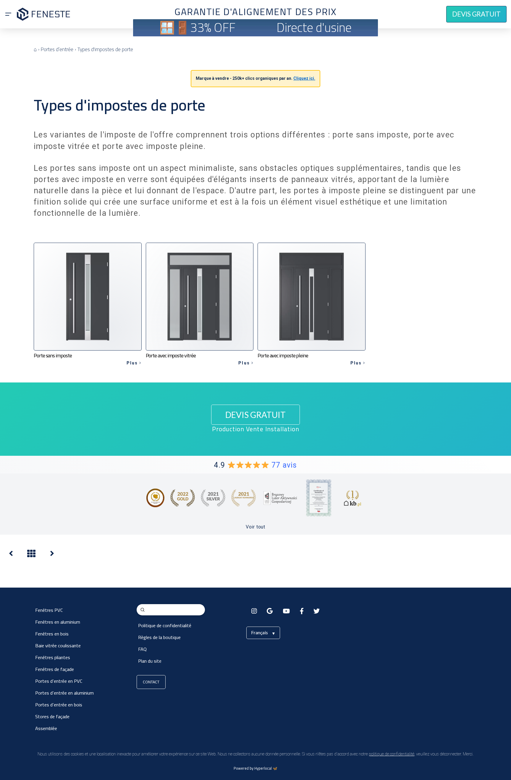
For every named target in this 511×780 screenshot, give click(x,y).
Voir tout (255, 527)
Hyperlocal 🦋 (265, 768)
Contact (151, 682)
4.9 (255, 465)
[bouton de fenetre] (11, 554)
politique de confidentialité (391, 754)
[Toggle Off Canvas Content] (8, 14)
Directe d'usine (314, 27)
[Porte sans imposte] (52, 554)
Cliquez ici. (304, 78)
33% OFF (212, 27)
